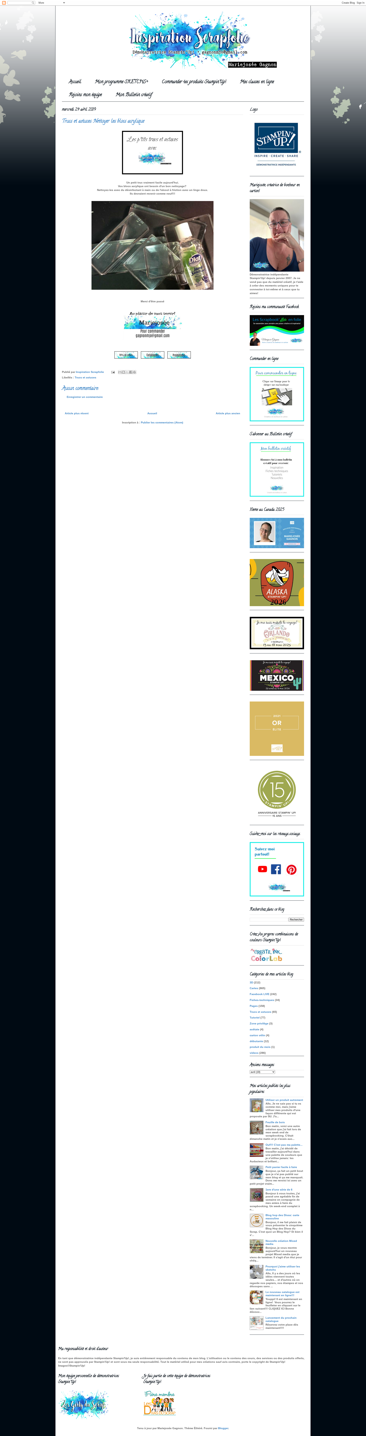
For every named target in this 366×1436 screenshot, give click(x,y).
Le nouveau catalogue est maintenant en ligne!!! (282, 1293)
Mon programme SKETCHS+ (121, 82)
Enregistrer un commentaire (85, 396)
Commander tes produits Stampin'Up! (194, 82)
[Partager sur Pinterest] (134, 372)
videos (254, 1052)
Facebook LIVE (259, 994)
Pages (254, 1005)
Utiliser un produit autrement (284, 1099)
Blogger (223, 1428)
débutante (256, 1041)
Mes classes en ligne (257, 82)
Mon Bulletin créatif (134, 95)
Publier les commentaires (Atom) (162, 422)
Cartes (254, 988)
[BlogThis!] (123, 372)
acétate (254, 1029)
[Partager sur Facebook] (131, 372)
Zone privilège (259, 1023)
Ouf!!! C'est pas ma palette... (284, 1144)
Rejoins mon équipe (85, 95)
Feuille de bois (275, 1122)
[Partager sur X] (127, 372)
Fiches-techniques (262, 1000)
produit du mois (260, 1046)
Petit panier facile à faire (281, 1167)
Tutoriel (255, 1017)
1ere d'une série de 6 (279, 1189)
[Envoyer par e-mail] (120, 372)
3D (251, 982)
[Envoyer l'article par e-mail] (113, 371)
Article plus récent (77, 413)
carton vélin (257, 1035)
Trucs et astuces (85, 377)
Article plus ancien (228, 413)
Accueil (75, 82)
